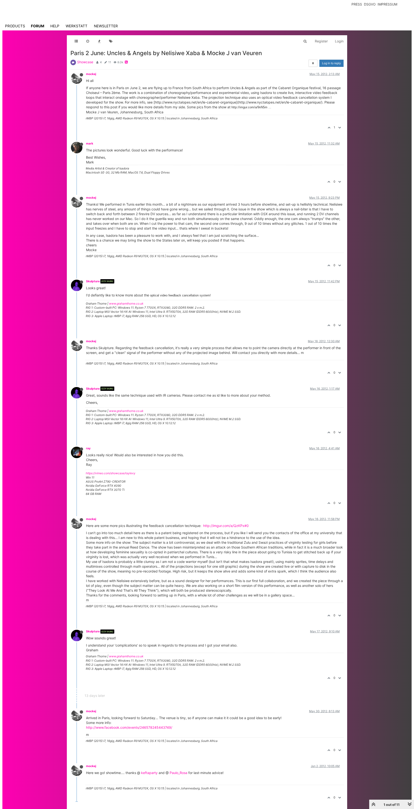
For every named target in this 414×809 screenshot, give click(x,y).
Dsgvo (370, 4)
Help (54, 26)
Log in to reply (331, 63)
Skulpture (93, 281)
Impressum (387, 4)
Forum (37, 26)
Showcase (85, 62)
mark (89, 143)
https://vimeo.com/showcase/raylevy (110, 473)
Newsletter (106, 26)
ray (88, 448)
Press (356, 4)
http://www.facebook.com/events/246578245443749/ (129, 727)
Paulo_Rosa (178, 773)
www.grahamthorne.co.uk (126, 303)
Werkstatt (76, 26)
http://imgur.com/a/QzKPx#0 (226, 526)
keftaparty (149, 773)
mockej (91, 74)
